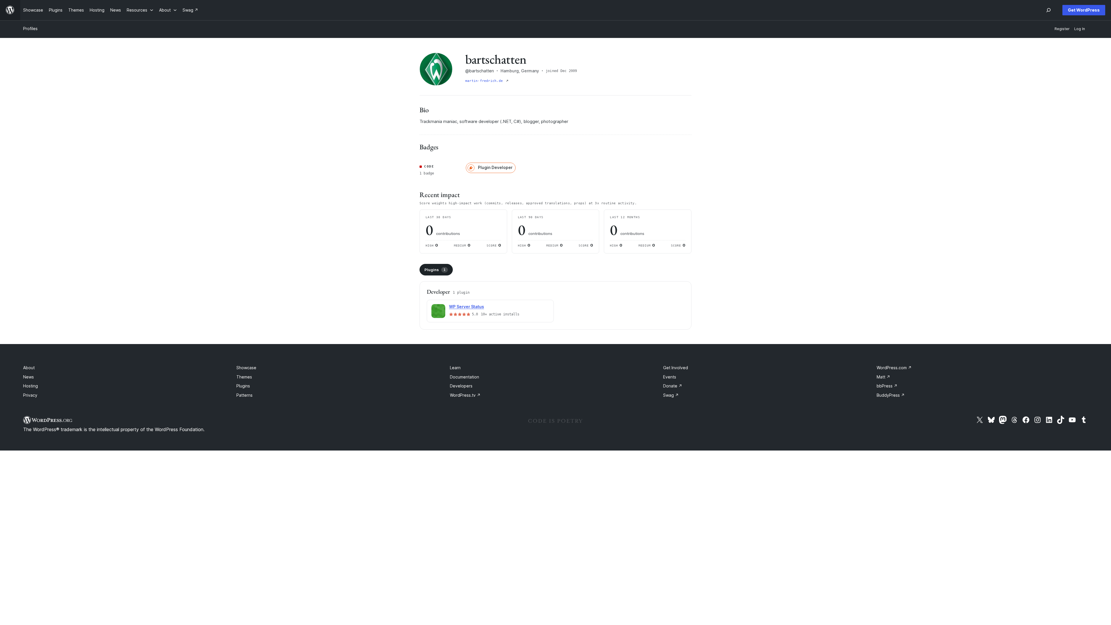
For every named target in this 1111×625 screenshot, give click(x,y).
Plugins (435, 269)
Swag (671, 395)
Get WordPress (1084, 10)
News (28, 376)
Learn (455, 367)
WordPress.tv (465, 395)
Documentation (464, 376)
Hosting (30, 385)
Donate (672, 385)
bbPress (887, 385)
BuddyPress (891, 395)
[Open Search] (1048, 10)
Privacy (30, 395)
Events (669, 376)
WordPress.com (894, 367)
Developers (461, 385)
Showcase (246, 367)
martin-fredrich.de (485, 81)
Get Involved (675, 367)
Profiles (30, 28)
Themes (244, 376)
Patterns (244, 395)
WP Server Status (466, 306)
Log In (1079, 29)
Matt (883, 376)
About (29, 367)
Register (1062, 29)
